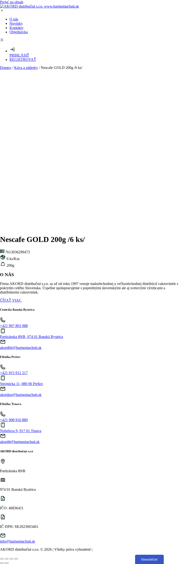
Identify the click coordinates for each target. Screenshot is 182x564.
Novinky (16, 23)
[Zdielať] (7, 558)
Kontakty (16, 28)
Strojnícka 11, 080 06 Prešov (21, 384)
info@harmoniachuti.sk (17, 541)
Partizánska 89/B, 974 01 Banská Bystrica (31, 337)
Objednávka (18, 32)
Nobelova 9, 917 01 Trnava (20, 431)
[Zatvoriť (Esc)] (2, 558)
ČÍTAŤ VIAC (11, 300)
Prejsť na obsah (11, 2)
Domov (5, 68)
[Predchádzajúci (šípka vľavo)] (2, 563)
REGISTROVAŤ (22, 60)
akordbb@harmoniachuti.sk (20, 348)
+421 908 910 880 (14, 420)
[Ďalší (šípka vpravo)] (7, 563)
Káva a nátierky (26, 68)
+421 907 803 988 (14, 326)
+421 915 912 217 (14, 373)
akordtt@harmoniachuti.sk (20, 442)
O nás (13, 19)
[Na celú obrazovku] (11, 558)
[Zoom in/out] (16, 558)
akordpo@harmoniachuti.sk (20, 395)
